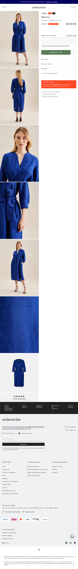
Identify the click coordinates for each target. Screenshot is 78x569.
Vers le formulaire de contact (12, 511)
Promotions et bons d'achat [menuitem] (10, 481)
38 (62, 39)
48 (71, 42)
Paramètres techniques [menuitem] (8, 490)
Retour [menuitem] (4, 475)
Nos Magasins (71, 427)
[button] (19, 398)
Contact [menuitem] (4, 487)
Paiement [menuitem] (5, 478)
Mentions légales (7, 535)
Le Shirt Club (72, 430)
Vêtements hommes (26, 433)
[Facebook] (66, 543)
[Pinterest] (75, 543)
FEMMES (55, 2)
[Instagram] (70, 543)
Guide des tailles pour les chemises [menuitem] (37, 469)
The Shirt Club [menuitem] (6, 484)
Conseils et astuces (33, 462)
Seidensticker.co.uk (7, 538)
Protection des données (9, 532)
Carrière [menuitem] (54, 469)
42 (44, 42)
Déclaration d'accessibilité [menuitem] (10, 493)
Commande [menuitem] (5, 469)
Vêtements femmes (10, 433)
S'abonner (23, 444)
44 (53, 42)
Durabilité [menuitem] (55, 472)
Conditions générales (8, 529)
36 (53, 39)
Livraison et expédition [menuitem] (8, 472)
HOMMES (49, 2)
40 (71, 39)
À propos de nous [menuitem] (57, 466)
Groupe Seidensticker (59, 462)
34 (44, 39)
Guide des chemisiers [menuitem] (33, 475)
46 (62, 42)
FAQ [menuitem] (3, 466)
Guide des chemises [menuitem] (33, 466)
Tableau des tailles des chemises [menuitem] (36, 472)
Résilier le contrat (30, 511)
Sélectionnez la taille (56, 52)
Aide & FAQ (6, 462)
